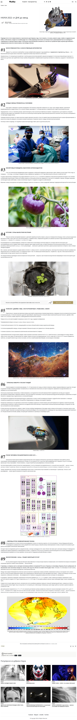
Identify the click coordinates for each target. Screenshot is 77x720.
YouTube (46, 714)
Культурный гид (32, 1)
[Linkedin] (48, 2)
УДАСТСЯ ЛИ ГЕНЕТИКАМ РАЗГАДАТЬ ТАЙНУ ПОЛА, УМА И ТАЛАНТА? (12, 705)
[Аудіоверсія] (13, 695)
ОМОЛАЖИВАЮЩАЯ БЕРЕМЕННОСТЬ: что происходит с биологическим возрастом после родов (38, 705)
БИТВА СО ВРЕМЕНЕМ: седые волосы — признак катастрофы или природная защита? (63, 705)
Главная (2, 5)
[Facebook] (44, 2)
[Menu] (1, 2)
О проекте (24, 1)
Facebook (30, 714)
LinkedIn (41, 714)
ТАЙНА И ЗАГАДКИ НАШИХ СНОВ (8, 683)
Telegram (36, 714)
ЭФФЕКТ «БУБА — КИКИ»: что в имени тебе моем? (63, 683)
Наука (6, 5)
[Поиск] (76, 1)
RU (72, 1)
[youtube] (50, 2)
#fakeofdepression (30, 683)
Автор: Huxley (8, 22)
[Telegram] (46, 2)
